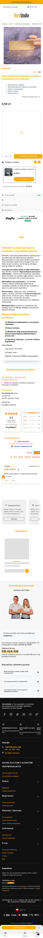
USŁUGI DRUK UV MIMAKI (10, 776)
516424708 (6, 402)
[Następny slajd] (39, 162)
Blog (3, 859)
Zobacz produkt (27, 571)
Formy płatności (7, 817)
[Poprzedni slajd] (35, 162)
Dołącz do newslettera (11, 882)
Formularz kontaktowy (9, 849)
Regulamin (5, 788)
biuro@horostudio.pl (9, 405)
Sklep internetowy (20, 923)
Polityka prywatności (9, 791)
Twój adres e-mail (8, 880)
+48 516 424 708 (13, 747)
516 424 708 (33, 7)
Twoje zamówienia (8, 802)
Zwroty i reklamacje (8, 838)
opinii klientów (11, 421)
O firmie (4, 856)
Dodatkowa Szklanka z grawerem (24, 169)
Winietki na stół (36, 24)
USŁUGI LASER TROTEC (9, 773)
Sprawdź (14, 519)
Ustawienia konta (7, 805)
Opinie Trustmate (7, 853)
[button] (21, 369)
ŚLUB (10, 24)
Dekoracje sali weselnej (22, 24)
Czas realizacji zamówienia (11, 823)
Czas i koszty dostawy (9, 820)
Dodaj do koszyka (29, 156)
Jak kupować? (7, 835)
